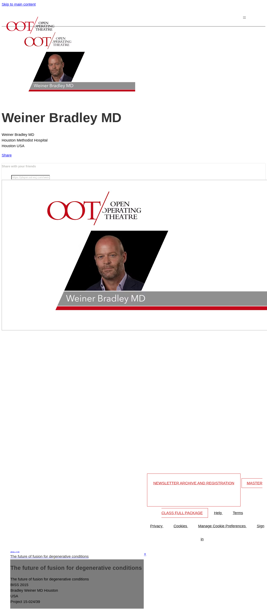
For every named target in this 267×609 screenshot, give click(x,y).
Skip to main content (19, 4)
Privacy (157, 526)
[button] (245, 18)
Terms (238, 513)
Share (7, 155)
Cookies (181, 526)
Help (218, 513)
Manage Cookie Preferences (222, 526)
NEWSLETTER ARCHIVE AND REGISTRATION (193, 483)
